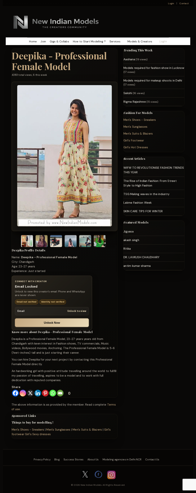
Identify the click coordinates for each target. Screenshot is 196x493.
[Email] (60, 393)
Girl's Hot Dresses (135, 147)
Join (43, 41)
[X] (30, 393)
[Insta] (111, 481)
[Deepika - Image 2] (41, 242)
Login (171, 3)
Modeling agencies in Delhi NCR (122, 459)
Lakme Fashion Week (137, 203)
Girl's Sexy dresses (38, 434)
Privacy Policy (42, 459)
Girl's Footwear (133, 140)
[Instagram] (23, 393)
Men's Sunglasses (58, 430)
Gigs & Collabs (59, 41)
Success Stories (74, 459)
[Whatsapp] (52, 393)
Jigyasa (128, 231)
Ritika (127, 249)
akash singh (131, 240)
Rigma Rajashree (134, 102)
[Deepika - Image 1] (27, 242)
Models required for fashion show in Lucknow (153, 68)
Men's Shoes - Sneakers (28, 430)
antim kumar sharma (137, 266)
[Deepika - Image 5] (85, 242)
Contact (184, 3)
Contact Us (152, 459)
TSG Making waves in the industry (146, 194)
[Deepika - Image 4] (71, 242)
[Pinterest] (45, 393)
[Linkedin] (37, 393)
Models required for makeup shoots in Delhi (152, 80)
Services (114, 41)
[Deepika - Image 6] (100, 242)
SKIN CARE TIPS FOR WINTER (143, 211)
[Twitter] (85, 481)
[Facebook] (15, 393)
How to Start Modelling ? (89, 41)
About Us (93, 459)
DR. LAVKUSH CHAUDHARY (141, 257)
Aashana (129, 59)
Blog (57, 459)
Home (33, 41)
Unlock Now (52, 322)
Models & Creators (139, 41)
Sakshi (127, 93)
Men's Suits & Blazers (87, 430)
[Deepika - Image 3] (56, 242)
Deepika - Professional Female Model (59, 60)
